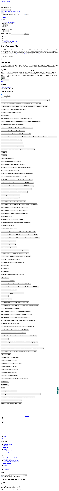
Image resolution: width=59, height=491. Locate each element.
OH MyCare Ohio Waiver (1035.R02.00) (9, 369)
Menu (2, 12)
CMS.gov (5, 445)
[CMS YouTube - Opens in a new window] (3, 483)
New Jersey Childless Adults (7, 158)
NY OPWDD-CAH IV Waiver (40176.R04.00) (10, 259)
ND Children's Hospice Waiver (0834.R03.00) (10, 323)
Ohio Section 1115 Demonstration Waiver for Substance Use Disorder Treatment (18, 397)
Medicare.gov (6, 452)
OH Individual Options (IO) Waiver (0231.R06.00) (11, 363)
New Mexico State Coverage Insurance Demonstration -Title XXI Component (17, 185)
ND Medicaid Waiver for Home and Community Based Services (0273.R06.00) (17, 326)
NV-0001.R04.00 (4, 115)
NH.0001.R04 (4, 152)
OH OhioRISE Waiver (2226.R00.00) (8, 372)
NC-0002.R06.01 (4, 296)
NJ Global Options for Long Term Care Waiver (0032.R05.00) (13, 176)
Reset (2, 81)
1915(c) (25, 53)
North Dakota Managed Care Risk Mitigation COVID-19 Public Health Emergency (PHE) (19, 342)
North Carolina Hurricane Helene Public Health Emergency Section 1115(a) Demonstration (19, 305)
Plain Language (7, 459)
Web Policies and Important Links (11, 457)
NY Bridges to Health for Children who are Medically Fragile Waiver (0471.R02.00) (18, 231)
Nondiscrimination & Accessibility (11, 460)
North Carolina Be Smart (6, 299)
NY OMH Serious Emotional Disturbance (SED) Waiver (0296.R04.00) (15, 256)
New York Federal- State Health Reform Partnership (12, 219)
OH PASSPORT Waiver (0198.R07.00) (9, 375)
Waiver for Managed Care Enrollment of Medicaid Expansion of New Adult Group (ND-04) (19, 345)
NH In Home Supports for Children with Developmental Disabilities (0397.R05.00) (18, 149)
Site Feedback (6, 468)
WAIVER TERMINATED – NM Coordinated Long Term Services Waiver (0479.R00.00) (19, 204)
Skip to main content (5, 1)
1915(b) (17, 53)
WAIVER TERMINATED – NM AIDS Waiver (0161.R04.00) (13, 201)
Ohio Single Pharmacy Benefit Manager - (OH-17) (11, 400)
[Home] (10, 11)
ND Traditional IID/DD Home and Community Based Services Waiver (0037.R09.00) (18, 335)
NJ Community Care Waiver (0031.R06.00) (10, 170)
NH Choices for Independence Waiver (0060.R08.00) (12, 143)
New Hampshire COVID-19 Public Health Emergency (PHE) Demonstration (16, 127)
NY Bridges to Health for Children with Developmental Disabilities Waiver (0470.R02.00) (19, 234)
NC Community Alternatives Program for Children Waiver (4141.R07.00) (16, 283)
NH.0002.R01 (4, 155)
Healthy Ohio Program (5, 354)
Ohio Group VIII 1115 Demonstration (8, 390)
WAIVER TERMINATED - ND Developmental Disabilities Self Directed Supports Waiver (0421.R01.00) (22, 348)
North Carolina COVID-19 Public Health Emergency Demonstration (15, 302)
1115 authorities (36, 53)
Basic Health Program (8, 28)
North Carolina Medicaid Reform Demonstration (11, 308)
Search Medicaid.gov (6, 14)
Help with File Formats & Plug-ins (11, 461)
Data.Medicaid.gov (7, 444)
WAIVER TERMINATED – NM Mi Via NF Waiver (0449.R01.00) (14, 207)
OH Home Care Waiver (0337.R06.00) (9, 360)
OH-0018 (3, 387)
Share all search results (6, 87)
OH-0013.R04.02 (4, 381)
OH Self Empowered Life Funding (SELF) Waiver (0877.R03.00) (14, 378)
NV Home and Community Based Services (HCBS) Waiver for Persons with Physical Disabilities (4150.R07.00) (24, 106)
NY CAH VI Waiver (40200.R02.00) (8, 244)
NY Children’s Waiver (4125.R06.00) (8, 247)
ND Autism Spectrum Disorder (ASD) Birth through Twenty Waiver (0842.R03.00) (18, 320)
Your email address (5, 475)
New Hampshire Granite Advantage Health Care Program (13, 130)
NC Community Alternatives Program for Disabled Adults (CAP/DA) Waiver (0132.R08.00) (19, 286)
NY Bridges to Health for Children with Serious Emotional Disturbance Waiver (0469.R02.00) (20, 237)
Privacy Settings (7, 463)
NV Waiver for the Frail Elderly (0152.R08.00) (10, 112)
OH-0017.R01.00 (4, 384)
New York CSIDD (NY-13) (6, 216)
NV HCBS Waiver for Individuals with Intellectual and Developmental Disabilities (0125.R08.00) (21, 103)
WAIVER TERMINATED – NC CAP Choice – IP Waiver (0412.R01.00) (15, 311)
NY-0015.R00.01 (4, 268)
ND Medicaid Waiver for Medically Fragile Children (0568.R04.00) (14, 329)
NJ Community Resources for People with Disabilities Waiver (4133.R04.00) (17, 173)
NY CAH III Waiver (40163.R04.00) (8, 240)
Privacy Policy (6, 469)
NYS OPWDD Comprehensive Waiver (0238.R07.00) (12, 274)
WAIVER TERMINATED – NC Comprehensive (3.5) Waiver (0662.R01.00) (16, 314)
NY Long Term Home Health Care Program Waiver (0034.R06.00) (14, 250)
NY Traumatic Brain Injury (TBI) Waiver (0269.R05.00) (12, 262)
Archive (5, 466)
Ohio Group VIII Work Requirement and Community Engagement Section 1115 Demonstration (20, 394)
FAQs (4, 17)
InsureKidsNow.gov (8, 450)
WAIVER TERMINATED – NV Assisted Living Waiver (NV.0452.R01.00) (16, 118)
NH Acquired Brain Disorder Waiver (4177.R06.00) (11, 140)
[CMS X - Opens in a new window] (1, 483)
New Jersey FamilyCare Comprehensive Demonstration (12, 164)
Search (2, 56)
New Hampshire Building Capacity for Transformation (12, 124)
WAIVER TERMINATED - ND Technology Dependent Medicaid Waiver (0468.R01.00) (18, 351)
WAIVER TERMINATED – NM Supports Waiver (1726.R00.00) (14, 210)
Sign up (25, 475)
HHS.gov (5, 447)
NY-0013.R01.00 (4, 265)
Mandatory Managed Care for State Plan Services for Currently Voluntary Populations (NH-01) (20, 121)
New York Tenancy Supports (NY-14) (8, 228)
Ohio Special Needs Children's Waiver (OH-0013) (11, 403)
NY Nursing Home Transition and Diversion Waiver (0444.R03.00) (14, 253)
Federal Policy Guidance (9, 22)
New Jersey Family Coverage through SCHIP (10, 161)
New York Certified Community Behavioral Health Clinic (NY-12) (14, 213)
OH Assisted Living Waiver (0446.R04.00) (9, 357)
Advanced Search (5, 79)
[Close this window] (3, 78)
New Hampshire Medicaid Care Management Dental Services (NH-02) (15, 133)
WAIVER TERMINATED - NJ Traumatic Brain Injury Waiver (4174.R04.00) (16, 179)
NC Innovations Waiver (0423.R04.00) (9, 290)
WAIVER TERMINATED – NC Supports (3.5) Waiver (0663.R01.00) (15, 317)
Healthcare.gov (6, 449)
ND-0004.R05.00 (4, 338)
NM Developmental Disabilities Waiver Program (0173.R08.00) (14, 192)
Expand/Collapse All (7, 91)
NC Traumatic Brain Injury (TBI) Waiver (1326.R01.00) (12, 293)
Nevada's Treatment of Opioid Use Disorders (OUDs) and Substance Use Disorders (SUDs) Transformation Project (25, 100)
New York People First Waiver (7, 225)
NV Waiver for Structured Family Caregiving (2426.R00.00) (13, 109)
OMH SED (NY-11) (5, 277)
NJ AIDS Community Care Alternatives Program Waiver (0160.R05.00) (15, 167)
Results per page (4, 95)
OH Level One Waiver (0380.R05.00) (8, 366)
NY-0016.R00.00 (4, 271)
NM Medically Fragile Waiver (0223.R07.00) (10, 195)
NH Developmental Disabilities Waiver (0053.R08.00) (12, 146)
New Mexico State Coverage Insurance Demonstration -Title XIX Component (17, 182)
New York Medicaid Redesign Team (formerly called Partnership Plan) (15, 222)
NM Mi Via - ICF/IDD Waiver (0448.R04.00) (10, 198)
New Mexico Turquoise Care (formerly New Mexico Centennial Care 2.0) (16, 188)
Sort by (2, 97)
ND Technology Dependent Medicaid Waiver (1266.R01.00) (13, 332)
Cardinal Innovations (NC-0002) (7, 280)
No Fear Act (6, 465)
